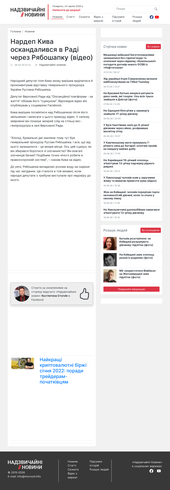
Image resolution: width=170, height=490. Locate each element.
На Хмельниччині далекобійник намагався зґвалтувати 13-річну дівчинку (131, 211)
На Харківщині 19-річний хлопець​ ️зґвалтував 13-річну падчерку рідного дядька (128, 163)
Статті (70, 16)
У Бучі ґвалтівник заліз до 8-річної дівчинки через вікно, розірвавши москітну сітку (126, 128)
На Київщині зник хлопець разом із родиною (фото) (136, 256)
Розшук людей (137, 18)
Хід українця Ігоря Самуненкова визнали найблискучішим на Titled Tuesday (130, 80)
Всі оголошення (150, 230)
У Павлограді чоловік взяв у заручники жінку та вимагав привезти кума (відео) (130, 179)
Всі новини (153, 46)
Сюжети (84, 16)
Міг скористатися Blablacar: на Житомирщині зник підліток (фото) (137, 274)
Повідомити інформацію (131, 289)
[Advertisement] (51, 331)
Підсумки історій (118, 18)
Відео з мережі (98, 18)
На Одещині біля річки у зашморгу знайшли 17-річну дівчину (126, 112)
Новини (57, 16)
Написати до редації (66, 10)
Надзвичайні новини (52, 64)
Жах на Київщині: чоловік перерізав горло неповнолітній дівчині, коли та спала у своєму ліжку (131, 195)
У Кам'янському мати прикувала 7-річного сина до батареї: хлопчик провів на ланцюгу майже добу (130, 146)
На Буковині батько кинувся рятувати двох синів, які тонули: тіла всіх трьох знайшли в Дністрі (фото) (128, 96)
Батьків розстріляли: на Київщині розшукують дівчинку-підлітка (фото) (136, 241)
